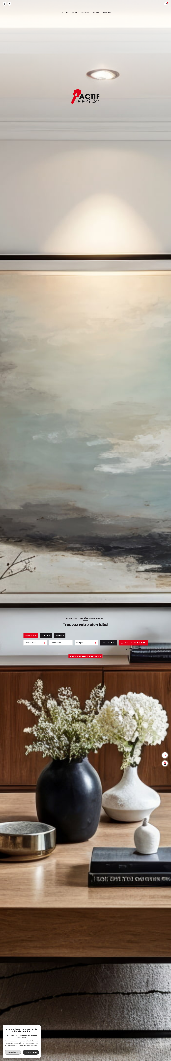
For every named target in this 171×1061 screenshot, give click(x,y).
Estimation (106, 13)
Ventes (74, 13)
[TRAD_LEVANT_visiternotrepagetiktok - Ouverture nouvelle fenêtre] (9, 4)
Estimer (60, 635)
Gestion (95, 13)
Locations (85, 13)
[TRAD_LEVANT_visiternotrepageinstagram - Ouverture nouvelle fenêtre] (4, 4)
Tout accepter (31, 1052)
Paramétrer (13, 1052)
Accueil (65, 13)
